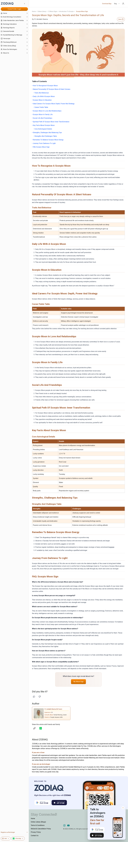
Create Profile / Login (14, 9)
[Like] (34, 697)
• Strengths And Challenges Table (45, 136)
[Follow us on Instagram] (64, 825)
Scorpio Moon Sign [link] (82, 11)
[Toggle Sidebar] (29, 421)
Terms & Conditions (37, 825)
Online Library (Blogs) (38, 822)
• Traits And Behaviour (41, 93)
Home (34, 11)
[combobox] (117, 3)
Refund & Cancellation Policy (41, 829)
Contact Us (34, 835)
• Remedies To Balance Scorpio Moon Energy (48, 140)
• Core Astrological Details (43, 129)
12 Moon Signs (52, 11)
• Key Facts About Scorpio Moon (43, 125)
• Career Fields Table (41, 107)
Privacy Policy (36, 832)
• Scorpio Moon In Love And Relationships (46, 111)
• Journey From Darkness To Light (44, 143)
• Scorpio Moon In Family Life (42, 114)
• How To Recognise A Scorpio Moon (45, 86)
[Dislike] (40, 697)
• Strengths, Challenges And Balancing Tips (47, 132)
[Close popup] (123, 807)
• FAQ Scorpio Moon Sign (41, 147)
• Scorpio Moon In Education (42, 100)
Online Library (42, 11)
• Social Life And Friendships (42, 118)
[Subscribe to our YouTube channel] (68, 825)
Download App (106, 3)
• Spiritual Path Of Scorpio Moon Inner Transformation (50, 122)
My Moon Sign (78, 682)
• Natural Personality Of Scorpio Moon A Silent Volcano (51, 89)
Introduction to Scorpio (66, 11)
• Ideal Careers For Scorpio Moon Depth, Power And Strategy (53, 104)
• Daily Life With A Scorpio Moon (43, 96)
